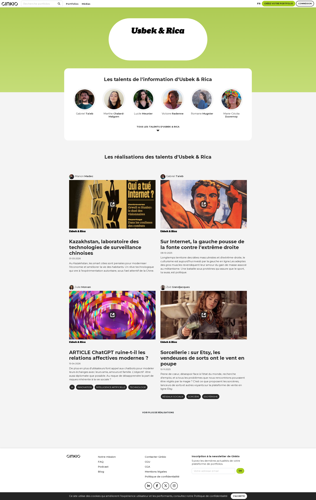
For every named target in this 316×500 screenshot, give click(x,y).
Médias (86, 3)
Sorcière (193, 396)
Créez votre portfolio (278, 3)
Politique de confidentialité (210, 496)
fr (259, 3)
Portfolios (72, 3)
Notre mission (107, 456)
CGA (147, 466)
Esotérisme (211, 396)
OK (240, 471)
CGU (147, 461)
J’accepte (239, 496)
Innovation (85, 387)
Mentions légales (156, 471)
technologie (138, 387)
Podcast (103, 466)
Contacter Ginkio (155, 456)
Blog (101, 471)
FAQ (101, 461)
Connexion (305, 3)
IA (72, 387)
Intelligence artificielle (110, 387)
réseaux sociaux (172, 396)
